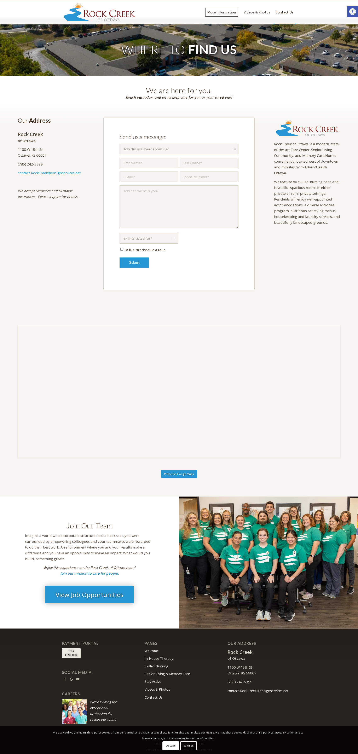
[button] (352, 11)
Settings (189, 745)
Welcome (152, 651)
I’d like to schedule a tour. (145, 250)
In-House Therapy (159, 658)
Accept (170, 745)
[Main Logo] (99, 12)
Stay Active (153, 681)
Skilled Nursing (156, 666)
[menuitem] (221, 12)
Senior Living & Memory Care (167, 674)
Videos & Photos (157, 689)
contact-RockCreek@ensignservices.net (49, 172)
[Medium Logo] (307, 127)
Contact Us (153, 697)
